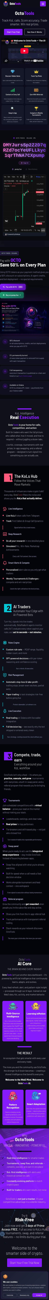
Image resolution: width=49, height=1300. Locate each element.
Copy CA (25, 163)
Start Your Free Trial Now (24, 1262)
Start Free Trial (13, 32)
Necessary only (24, 1295)
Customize (10, 1295)
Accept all (39, 1295)
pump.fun (18, 169)
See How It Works (34, 32)
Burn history (32, 169)
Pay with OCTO (14, 287)
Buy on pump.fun (12, 295)
